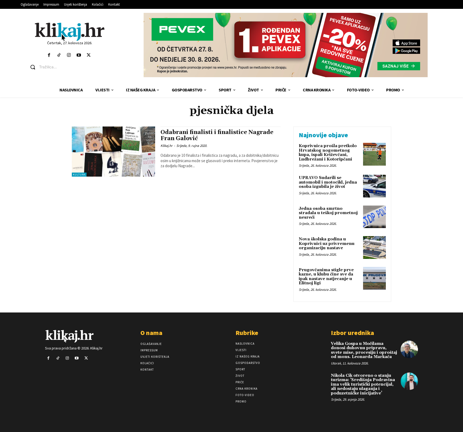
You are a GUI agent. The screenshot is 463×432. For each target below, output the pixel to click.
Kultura (79, 174)
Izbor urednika (352, 333)
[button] (73, 67)
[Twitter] (88, 55)
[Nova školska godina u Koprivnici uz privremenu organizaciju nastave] (374, 247)
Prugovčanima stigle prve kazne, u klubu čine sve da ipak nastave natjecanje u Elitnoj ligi (326, 276)
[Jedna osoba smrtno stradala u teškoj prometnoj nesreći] (374, 217)
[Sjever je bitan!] (69, 31)
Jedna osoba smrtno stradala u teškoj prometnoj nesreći (328, 213)
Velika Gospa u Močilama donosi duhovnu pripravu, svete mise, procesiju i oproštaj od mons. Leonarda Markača (364, 350)
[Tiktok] (58, 55)
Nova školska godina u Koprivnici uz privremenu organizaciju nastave (326, 244)
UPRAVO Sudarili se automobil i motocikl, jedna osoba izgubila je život (328, 182)
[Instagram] (68, 55)
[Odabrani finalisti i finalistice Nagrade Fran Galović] (113, 151)
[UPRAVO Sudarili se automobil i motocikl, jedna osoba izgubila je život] (374, 186)
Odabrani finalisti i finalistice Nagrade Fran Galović (216, 135)
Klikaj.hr (166, 145)
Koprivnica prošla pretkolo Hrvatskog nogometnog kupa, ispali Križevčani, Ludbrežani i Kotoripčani (328, 152)
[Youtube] (79, 55)
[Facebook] (49, 55)
